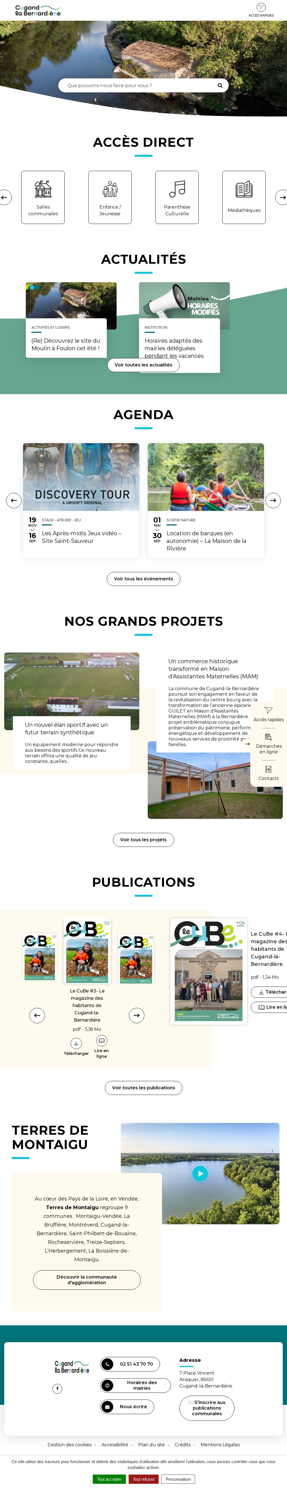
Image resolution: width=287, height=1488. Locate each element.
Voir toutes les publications (143, 1087)
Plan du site (151, 1444)
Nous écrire (134, 1409)
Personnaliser (178, 1479)
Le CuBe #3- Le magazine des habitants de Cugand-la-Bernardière (87, 1005)
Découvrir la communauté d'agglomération (87, 1279)
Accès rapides (261, 15)
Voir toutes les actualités (143, 365)
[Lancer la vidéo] (200, 1173)
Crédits (183, 1444)
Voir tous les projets (143, 839)
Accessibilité (114, 1444)
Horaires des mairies (142, 1385)
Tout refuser (143, 1479)
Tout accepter (109, 1479)
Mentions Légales (220, 1444)
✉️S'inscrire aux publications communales (207, 1408)
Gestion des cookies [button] (69, 1444)
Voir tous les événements (143, 578)
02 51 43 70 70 (136, 1364)
